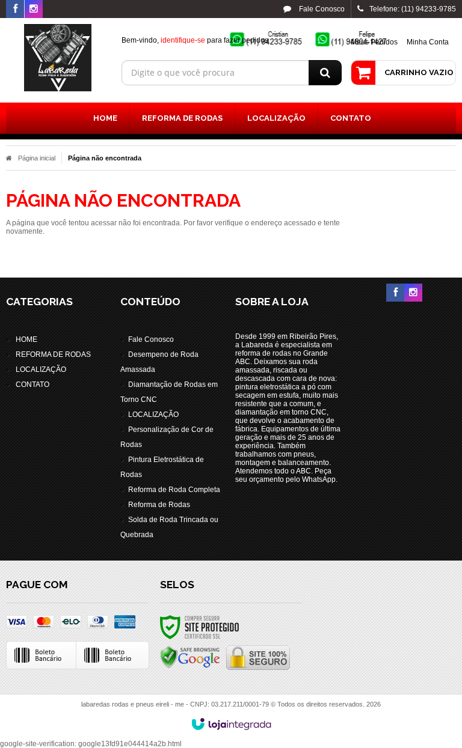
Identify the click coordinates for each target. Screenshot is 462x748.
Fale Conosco (321, 9)
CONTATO (32, 384)
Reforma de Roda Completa (174, 489)
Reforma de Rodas (159, 504)
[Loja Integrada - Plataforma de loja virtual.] (231, 724)
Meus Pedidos (374, 42)
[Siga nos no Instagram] (34, 9)
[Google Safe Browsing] (190, 656)
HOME (26, 339)
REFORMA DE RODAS (53, 354)
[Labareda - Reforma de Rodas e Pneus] (57, 57)
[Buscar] (325, 72)
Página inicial (36, 158)
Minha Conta (428, 42)
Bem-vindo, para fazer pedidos (195, 40)
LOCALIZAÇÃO (41, 369)
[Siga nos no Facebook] (15, 9)
